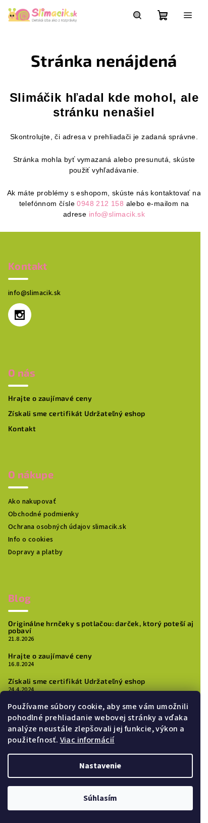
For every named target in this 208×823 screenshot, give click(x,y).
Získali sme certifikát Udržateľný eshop (76, 413)
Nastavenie (100, 765)
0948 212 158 (100, 203)
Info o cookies (31, 539)
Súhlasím (100, 798)
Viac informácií (87, 740)
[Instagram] (19, 314)
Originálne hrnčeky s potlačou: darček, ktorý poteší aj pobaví (101, 627)
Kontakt (22, 428)
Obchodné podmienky (43, 514)
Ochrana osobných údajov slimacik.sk (67, 527)
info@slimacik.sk (117, 214)
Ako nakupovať (32, 502)
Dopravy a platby (35, 552)
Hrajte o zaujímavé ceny (50, 398)
